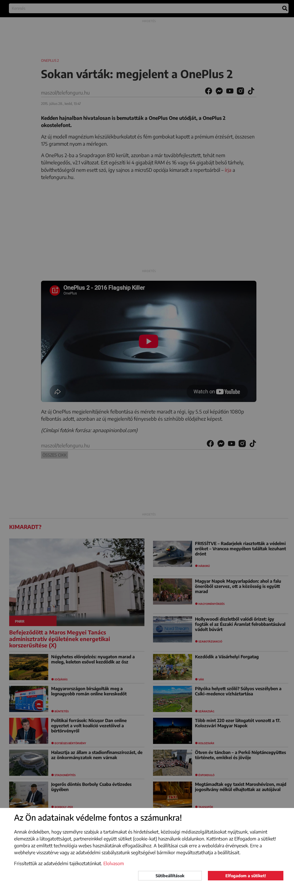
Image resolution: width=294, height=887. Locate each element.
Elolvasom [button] (113, 863)
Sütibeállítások (170, 875)
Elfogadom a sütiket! (245, 875)
